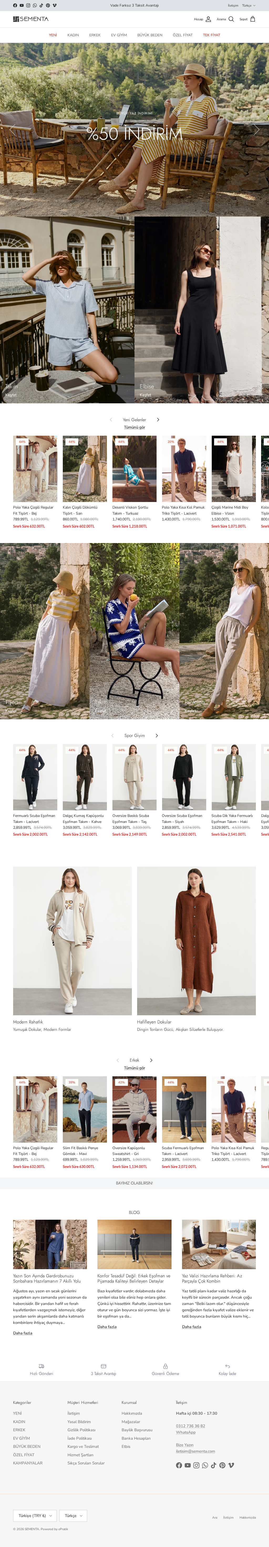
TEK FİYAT (211, 35)
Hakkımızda (132, 1413)
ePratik (63, 1529)
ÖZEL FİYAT (183, 35)
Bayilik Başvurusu (137, 1430)
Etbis (126, 1446)
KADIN (73, 35)
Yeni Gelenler (134, 420)
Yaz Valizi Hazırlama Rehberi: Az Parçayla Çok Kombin (212, 1278)
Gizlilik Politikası (81, 1430)
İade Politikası (80, 1438)
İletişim (233, 5)
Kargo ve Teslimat (83, 1446)
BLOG (134, 1212)
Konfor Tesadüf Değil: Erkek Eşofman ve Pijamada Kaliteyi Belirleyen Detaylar (133, 1278)
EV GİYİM (119, 35)
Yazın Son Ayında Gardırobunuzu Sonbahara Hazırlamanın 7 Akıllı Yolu (47, 1278)
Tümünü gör (134, 427)
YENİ (53, 35)
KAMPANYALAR (28, 1463)
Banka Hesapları (136, 1438)
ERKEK (95, 35)
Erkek (134, 1060)
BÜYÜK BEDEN (149, 35)
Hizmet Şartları (80, 1455)
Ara (214, 1517)
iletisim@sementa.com (195, 1451)
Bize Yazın (185, 1445)
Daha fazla (22, 1333)
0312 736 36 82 (190, 1426)
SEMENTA (32, 1529)
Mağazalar (131, 1421)
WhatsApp (186, 1432)
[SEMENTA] (31, 19)
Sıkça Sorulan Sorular (86, 1463)
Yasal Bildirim (79, 1421)
